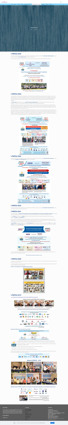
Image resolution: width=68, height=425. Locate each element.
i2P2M (26, 412)
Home (31, 29)
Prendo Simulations (28, 414)
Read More (20, 413)
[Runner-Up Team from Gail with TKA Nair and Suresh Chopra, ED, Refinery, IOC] (49, 367)
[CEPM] (4, 2)
